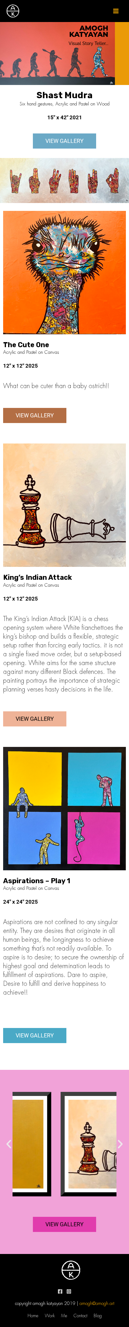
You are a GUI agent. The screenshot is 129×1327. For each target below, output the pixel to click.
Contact (80, 1316)
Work (50, 1316)
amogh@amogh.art (97, 1303)
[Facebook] (60, 1291)
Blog (98, 1316)
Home (33, 1316)
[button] (8, 1144)
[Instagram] (68, 1291)
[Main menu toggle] (116, 11)
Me (64, 1316)
